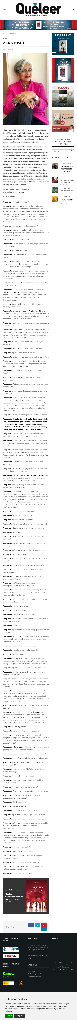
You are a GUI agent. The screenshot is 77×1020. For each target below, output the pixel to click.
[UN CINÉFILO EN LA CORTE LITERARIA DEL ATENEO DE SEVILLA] (55, 166)
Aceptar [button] (9, 1016)
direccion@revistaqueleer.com (63, 969)
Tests (5, 38)
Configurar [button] (19, 1016)
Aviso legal (31, 972)
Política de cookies (34, 976)
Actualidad (67, 164)
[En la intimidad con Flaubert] (55, 199)
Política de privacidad (35, 974)
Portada (5, 33)
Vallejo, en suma (67, 190)
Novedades (67, 178)
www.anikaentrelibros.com (13, 192)
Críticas (67, 188)
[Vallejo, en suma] (55, 190)
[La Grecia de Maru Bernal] (55, 180)
